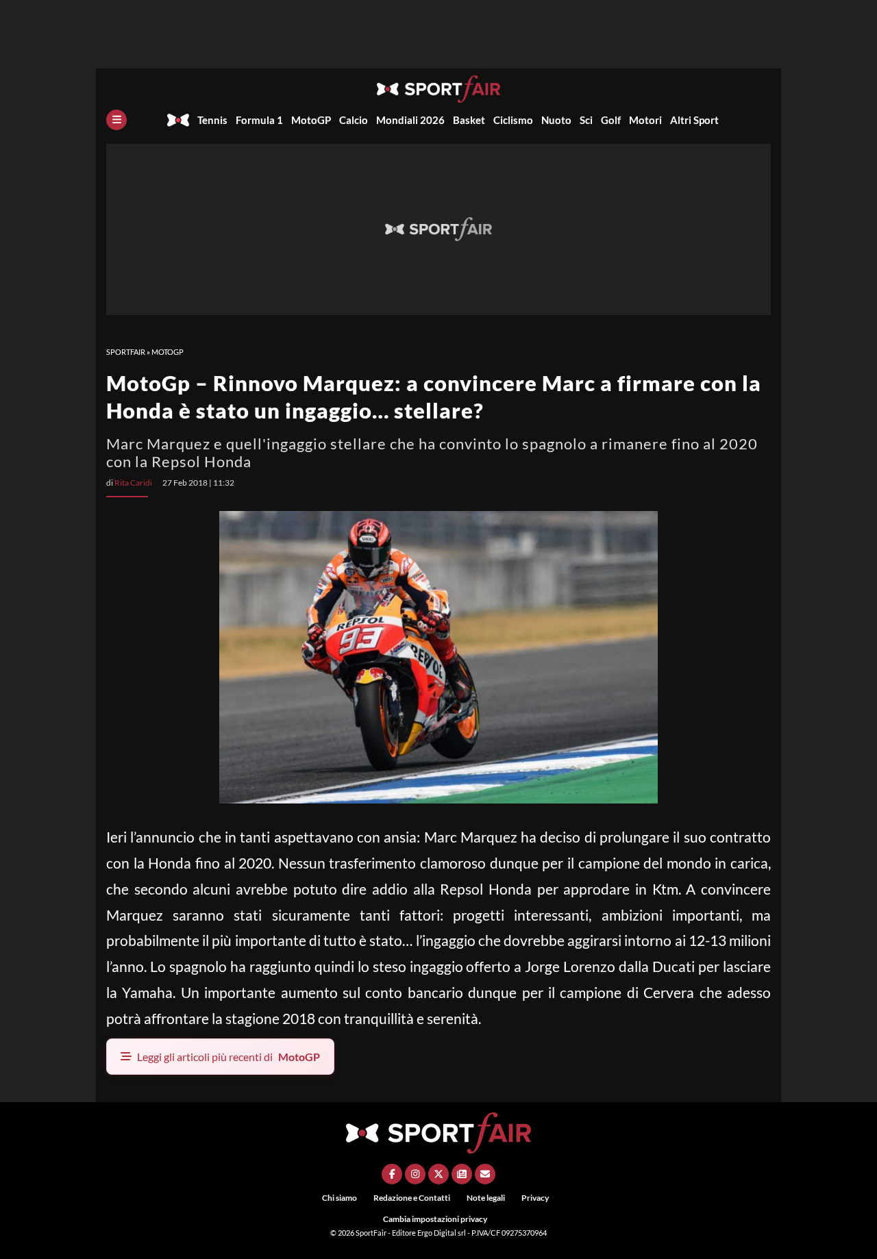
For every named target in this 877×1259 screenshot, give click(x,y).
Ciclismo (513, 120)
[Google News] (462, 1174)
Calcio (353, 120)
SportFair (125, 351)
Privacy (535, 1198)
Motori (645, 120)
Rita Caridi (133, 482)
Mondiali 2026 (410, 120)
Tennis (212, 120)
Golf (611, 120)
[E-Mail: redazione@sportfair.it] (485, 1174)
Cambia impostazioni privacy (435, 1219)
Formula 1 (259, 120)
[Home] (178, 120)
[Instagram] (415, 1174)
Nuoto (556, 120)
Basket (469, 120)
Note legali (486, 1198)
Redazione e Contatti (411, 1198)
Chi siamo (339, 1198)
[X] (438, 1174)
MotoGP (311, 120)
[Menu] (116, 120)
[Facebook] (392, 1174)
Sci (586, 120)
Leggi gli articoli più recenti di (228, 1056)
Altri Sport (694, 120)
